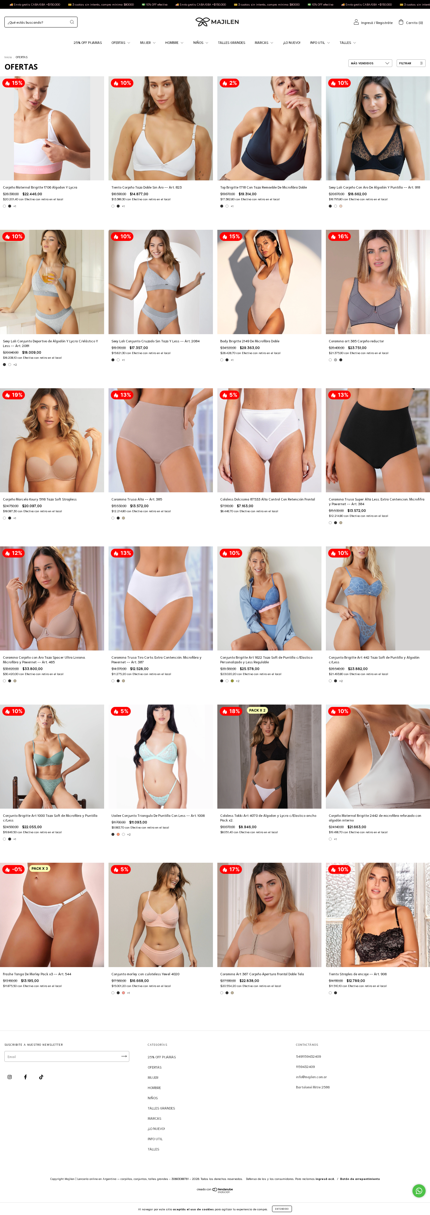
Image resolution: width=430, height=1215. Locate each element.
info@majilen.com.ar (311, 1076)
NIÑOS (198, 42)
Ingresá (367, 22)
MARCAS (262, 42)
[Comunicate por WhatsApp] (419, 1190)
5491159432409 (308, 1056)
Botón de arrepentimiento (360, 1179)
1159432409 (305, 1066)
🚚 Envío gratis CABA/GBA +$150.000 (51, 4)
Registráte (384, 22)
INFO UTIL (318, 42)
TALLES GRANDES (231, 42)
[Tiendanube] (215, 1191)
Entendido (282, 1208)
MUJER (146, 42)
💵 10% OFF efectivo (170, 4)
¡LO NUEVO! (291, 42)
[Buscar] (72, 22)
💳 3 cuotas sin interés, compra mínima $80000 (117, 4)
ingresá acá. (325, 1179)
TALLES (346, 42)
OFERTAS (118, 42)
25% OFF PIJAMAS (88, 42)
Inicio (8, 57)
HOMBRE (172, 42)
